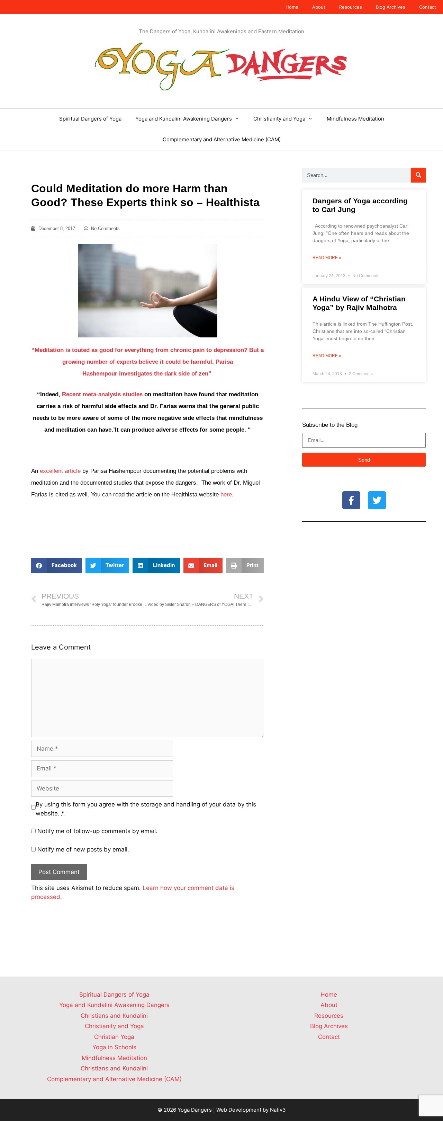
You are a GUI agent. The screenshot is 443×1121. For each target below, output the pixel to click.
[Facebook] (351, 500)
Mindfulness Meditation (355, 118)
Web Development (238, 1109)
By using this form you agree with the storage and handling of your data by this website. (146, 809)
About (318, 7)
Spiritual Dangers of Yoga (90, 118)
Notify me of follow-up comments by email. (97, 831)
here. (227, 494)
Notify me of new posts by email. (83, 849)
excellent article (60, 471)
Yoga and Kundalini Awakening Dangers (183, 118)
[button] (56, 565)
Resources (350, 7)
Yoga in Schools (114, 1047)
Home (292, 7)
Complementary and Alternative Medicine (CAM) (222, 139)
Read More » (327, 257)
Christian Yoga (114, 1036)
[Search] (418, 175)
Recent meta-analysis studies (102, 394)
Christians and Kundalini (114, 1015)
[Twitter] (377, 500)
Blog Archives (390, 7)
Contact (427, 7)
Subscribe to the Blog (330, 425)
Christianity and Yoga (279, 118)
